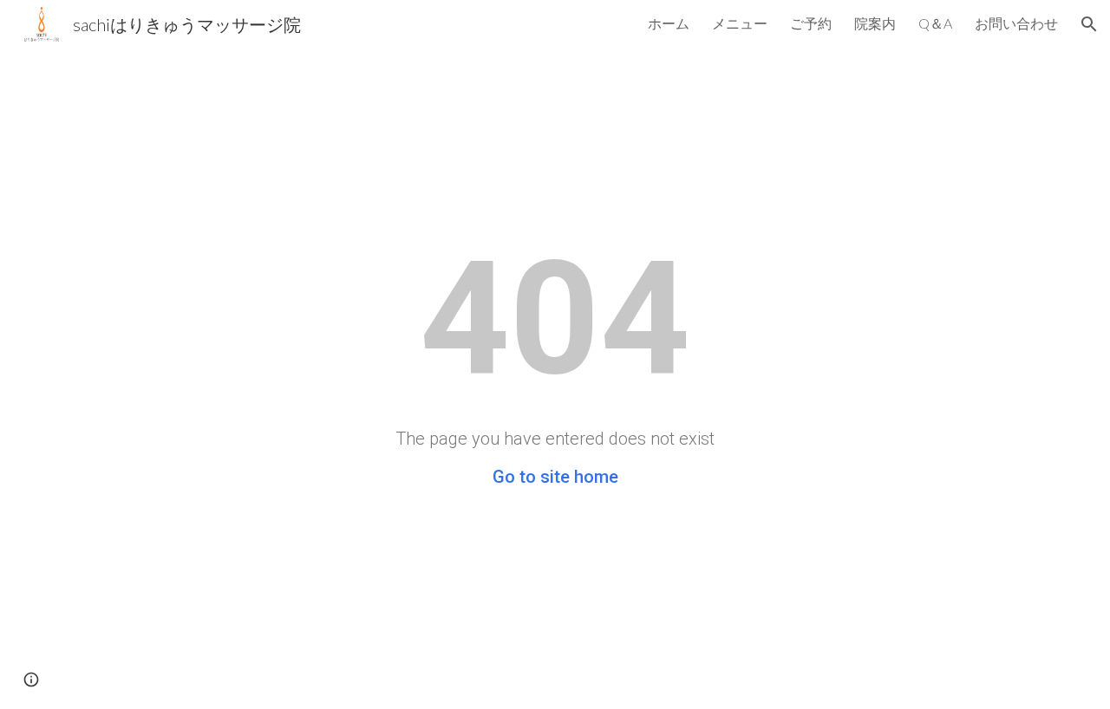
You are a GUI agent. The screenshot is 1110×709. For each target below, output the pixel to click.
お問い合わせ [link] (1016, 23)
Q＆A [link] (935, 23)
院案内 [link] (875, 23)
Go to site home (555, 476)
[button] (1089, 24)
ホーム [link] (668, 23)
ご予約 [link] (811, 23)
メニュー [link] (739, 23)
